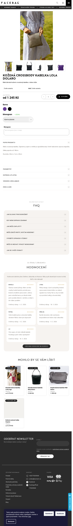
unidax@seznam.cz (35, 479)
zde (29, 516)
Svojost (8, 499)
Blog (7, 502)
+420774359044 (34, 476)
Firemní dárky (10, 479)
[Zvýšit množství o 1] (53, 96)
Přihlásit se (45, 456)
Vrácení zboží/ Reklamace (13, 496)
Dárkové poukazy (11, 493)
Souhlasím (60, 514)
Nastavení (11, 521)
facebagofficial (33, 485)
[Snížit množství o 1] (43, 96)
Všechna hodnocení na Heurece (36, 346)
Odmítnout (48, 514)
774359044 (32, 488)
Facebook (32, 482)
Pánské (8, 476)
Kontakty (8, 490)
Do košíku (64, 96)
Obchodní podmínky (12, 482)
